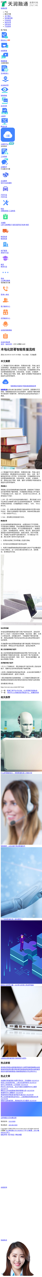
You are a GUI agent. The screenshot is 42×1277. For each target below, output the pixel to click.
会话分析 (4, 106)
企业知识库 (5, 85)
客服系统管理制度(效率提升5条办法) (13, 1095)
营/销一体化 (5, 294)
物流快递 (4, 236)
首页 (2, 344)
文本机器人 (5, 73)
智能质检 (4, 95)
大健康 (3, 223)
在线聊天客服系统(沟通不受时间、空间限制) (16, 1080)
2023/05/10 (35, 1080)
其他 (2, 278)
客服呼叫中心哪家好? (8, 1092)
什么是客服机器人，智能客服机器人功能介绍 (16, 773)
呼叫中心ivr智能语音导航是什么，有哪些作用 (23, 692)
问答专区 (8, 24)
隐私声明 (4, 1134)
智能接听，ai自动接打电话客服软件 (13, 846)
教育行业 (4, 266)
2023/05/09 (30, 1090)
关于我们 (8, 16)
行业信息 (8, 20)
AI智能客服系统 (20, 1071)
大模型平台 (5, 144)
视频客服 (4, 61)
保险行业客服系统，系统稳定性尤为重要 (15, 1100)
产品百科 (8, 26)
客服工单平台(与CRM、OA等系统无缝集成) (22, 690)
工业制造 (12, 211)
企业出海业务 (5, 342)
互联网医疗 (8, 225)
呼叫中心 (4, 40)
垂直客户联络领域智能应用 (26, 386)
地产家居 (4, 250)
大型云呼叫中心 (31, 1071)
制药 (27, 225)
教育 (2, 264)
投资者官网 (9, 18)
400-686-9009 (13, 1125)
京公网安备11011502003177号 (16, 1130)
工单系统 (4, 156)
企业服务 (4, 181)
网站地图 (18, 1134)
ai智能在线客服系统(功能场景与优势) (13, 1058)
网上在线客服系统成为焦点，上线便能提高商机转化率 (19, 1097)
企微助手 (4, 167)
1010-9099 (12, 1121)
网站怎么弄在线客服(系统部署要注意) (14, 1090)
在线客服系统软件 (16, 1067)
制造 (2, 209)
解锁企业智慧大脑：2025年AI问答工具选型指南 (17, 985)
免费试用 (4, 8)
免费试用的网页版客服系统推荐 (21, 1069)
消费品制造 (5, 211)
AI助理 (3, 116)
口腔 (2, 225)
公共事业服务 (5, 280)
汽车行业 (4, 195)
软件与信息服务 (6, 183)
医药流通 (16, 225)
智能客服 (14, 386)
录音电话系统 (5, 1067)
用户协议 (11, 1134)
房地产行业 (5, 252)
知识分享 (8, 22)
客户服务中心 (5, 306)
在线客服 (4, 50)
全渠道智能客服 (6, 330)
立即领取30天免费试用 (8, 1118)
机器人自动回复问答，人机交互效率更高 (15, 1082)
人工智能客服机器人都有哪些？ (12, 919)
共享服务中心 (5, 318)
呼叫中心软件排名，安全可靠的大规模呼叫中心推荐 (19, 1087)
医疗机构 (22, 225)
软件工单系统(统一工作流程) (11, 1085)
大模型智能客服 (28, 1067)
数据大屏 (4, 126)
